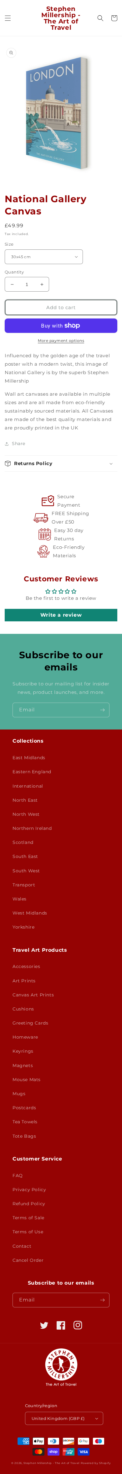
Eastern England (32, 772)
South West (26, 871)
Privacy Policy (29, 1189)
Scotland (23, 842)
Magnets (23, 1065)
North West (26, 814)
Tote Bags (24, 1136)
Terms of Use (28, 1232)
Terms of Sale (28, 1218)
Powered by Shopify (96, 1463)
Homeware (25, 1037)
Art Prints (24, 981)
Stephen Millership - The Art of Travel (51, 1463)
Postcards (24, 1108)
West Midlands (30, 913)
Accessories (26, 966)
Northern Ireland (32, 828)
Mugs (19, 1093)
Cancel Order (28, 1260)
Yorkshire (23, 927)
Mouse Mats (27, 1079)
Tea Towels (25, 1122)
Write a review (61, 615)
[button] (8, 18)
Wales (20, 899)
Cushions (23, 1009)
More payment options (61, 340)
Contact (22, 1246)
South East (25, 856)
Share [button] (18, 443)
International (28, 786)
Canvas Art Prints (33, 995)
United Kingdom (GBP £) (58, 1418)
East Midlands (29, 757)
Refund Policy (29, 1203)
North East (25, 800)
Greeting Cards (30, 1023)
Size (9, 244)
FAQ (18, 1175)
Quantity (14, 271)
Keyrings (23, 1051)
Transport (24, 885)
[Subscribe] (102, 710)
